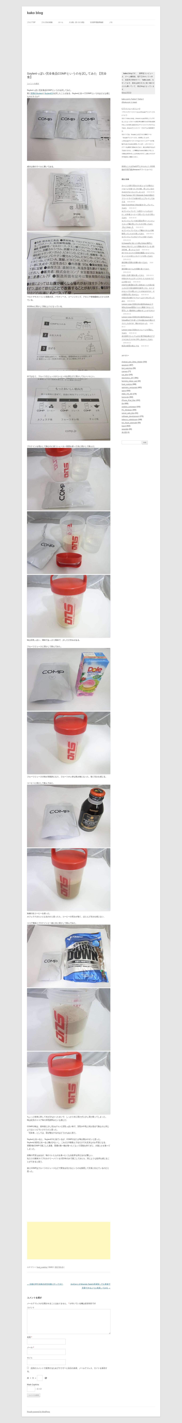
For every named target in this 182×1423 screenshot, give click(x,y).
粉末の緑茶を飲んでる (130, 346)
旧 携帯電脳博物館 (96, 22)
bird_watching (127, 368)
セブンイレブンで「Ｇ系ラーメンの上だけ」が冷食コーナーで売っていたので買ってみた (138, 214)
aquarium (125, 365)
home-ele (125, 397)
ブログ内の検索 (46, 22)
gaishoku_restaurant (129, 387)
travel (124, 426)
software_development (130, 416)
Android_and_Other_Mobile (132, 362)
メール (30, 1347)
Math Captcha (33, 1384)
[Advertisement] (91, 45)
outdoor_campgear (129, 407)
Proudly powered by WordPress (38, 1412)
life (123, 403)
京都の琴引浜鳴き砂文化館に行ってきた (45, 1284)
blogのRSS (126, 93)
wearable (125, 429)
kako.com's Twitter (129, 99)
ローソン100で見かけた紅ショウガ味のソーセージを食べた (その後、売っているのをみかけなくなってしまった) (138, 189)
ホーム (60, 22)
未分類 (124, 432)
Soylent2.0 (49, 93)
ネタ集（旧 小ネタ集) (76, 22)
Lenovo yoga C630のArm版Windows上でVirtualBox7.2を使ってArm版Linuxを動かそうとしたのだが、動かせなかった (138, 320)
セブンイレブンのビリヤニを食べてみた (137, 237)
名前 (29, 1337)
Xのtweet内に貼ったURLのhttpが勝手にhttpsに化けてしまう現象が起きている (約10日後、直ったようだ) (138, 246)
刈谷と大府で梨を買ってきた (133, 275)
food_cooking (42, 1267)
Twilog (140, 99)
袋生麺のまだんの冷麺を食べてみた (135, 269)
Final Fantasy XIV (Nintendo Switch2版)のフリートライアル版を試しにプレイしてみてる (138, 198)
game (124, 391)
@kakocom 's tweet (129, 102)
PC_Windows (127, 410)
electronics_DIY (128, 378)
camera (124, 371)
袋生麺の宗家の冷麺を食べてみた (135, 262)
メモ (110, 22)
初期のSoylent (37, 93)
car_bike (125, 375)
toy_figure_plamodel (129, 423)
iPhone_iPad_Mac (129, 400)
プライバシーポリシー (130, 109)
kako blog (35, 13)
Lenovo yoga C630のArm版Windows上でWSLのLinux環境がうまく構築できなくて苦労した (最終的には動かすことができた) (138, 307)
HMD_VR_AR (127, 394)
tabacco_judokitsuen (129, 420)
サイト (30, 1358)
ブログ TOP (31, 22)
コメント (31, 1307)
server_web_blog (128, 413)
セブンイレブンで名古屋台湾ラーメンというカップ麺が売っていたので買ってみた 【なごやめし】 (138, 224)
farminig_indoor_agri (129, 381)
